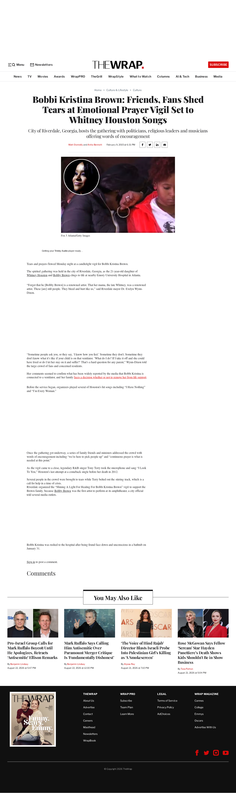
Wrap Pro (127, 694)
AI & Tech (182, 76)
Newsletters (44, 64)
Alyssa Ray (129, 664)
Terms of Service (167, 700)
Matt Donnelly (75, 144)
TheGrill (96, 76)
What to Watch (140, 76)
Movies (43, 76)
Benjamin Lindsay (19, 664)
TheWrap (90, 694)
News (18, 76)
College (199, 707)
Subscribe (218, 64)
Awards (59, 76)
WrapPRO (78, 76)
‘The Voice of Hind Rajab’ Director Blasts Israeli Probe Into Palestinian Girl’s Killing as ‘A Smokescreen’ (146, 650)
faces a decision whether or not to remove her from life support (110, 377)
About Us (88, 700)
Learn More (127, 713)
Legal (161, 694)
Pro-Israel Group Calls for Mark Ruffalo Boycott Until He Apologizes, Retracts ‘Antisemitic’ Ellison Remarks (32, 650)
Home (98, 90)
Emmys (199, 713)
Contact (88, 713)
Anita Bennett (95, 144)
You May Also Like (118, 598)
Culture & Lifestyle (117, 90)
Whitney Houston (37, 275)
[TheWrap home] (118, 65)
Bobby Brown (61, 275)
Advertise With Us (205, 727)
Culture (137, 90)
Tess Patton (187, 668)
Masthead (89, 727)
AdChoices (163, 713)
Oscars (199, 720)
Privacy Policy (165, 707)
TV (29, 76)
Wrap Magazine (207, 694)
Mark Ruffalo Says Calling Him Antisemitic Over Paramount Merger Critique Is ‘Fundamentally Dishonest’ (89, 650)
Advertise (89, 707)
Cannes (199, 700)
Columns (163, 76)
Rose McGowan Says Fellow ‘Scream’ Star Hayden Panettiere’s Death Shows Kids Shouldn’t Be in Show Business (201, 652)
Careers (88, 720)
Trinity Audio (61, 251)
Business (201, 76)
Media (218, 76)
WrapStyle (116, 76)
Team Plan (126, 707)
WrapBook (89, 740)
